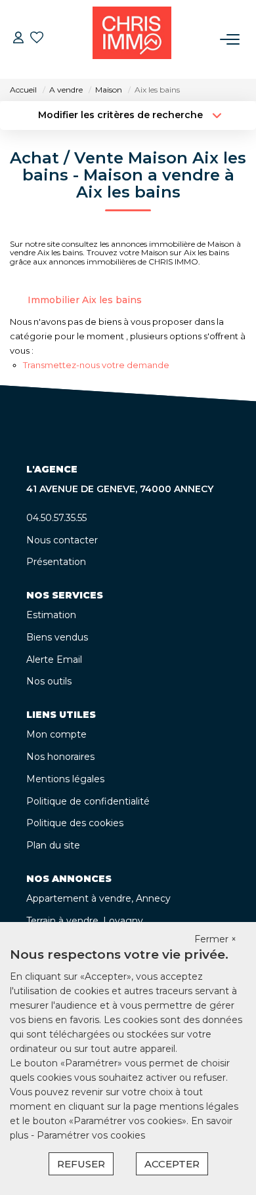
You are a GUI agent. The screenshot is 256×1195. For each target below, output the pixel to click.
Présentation (56, 562)
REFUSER (81, 1164)
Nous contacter (62, 540)
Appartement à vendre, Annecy (98, 898)
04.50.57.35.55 (56, 518)
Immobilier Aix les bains (85, 300)
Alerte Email (54, 659)
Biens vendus (57, 637)
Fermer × (215, 939)
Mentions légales (65, 779)
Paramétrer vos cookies (91, 1135)
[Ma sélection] (36, 39)
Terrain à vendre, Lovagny (84, 921)
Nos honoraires (60, 757)
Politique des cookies (74, 823)
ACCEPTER (172, 1164)
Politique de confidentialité (88, 801)
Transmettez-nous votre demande (96, 365)
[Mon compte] (18, 39)
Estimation (51, 615)
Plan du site (53, 845)
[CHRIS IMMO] (132, 39)
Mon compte (56, 734)
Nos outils (49, 681)
